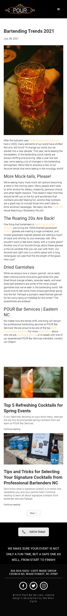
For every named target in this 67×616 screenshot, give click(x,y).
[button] (58, 9)
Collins (7, 231)
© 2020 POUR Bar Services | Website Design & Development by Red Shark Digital (33, 598)
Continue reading (12, 429)
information (44, 331)
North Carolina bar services (44, 140)
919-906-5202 (20, 570)
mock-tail (58, 207)
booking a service (26, 334)
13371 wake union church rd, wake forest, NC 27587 (33, 572)
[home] (19, 9)
